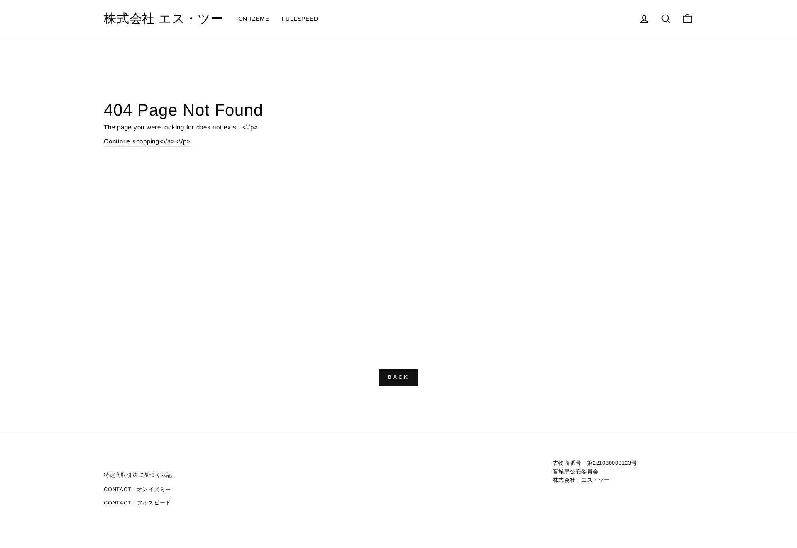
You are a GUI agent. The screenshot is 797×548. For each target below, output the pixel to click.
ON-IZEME (253, 18)
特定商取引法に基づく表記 (138, 475)
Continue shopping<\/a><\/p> (147, 141)
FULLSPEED (300, 18)
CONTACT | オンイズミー (137, 489)
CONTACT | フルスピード (137, 503)
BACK (398, 377)
